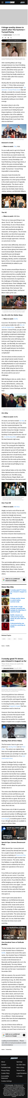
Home (3, 645)
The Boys (20, 638)
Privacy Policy (5, 1070)
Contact (3, 1064)
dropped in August (14, 706)
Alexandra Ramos (8, 668)
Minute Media (10, 1085)
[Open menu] (2, 2)
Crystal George (7, 35)
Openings (19, 1062)
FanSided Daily (5, 1067)
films (10, 437)
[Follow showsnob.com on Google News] (24, 580)
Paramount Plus (21, 855)
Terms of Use (20, 1070)
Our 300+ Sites (21, 1064)
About (3, 1062)
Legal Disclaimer (21, 1073)
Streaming (8, 1049)
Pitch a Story (20, 1067)
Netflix (16, 319)
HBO (15, 638)
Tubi (15, 146)
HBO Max (17, 506)
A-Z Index (19, 1076)
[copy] (11, 38)
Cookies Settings (6, 1081)
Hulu (9, 638)
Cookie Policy (5, 1073)
